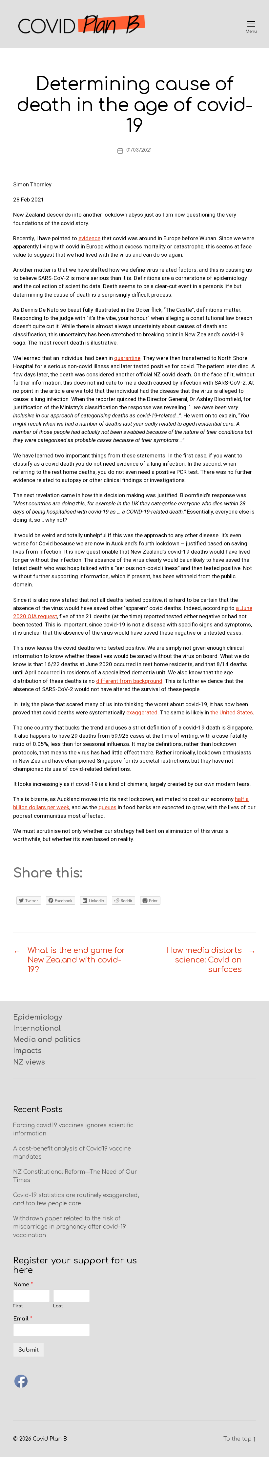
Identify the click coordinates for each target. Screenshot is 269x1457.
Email (22, 1319)
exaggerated (141, 712)
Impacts (27, 1051)
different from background (129, 681)
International (37, 1028)
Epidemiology (37, 1017)
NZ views (29, 1062)
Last (58, 1306)
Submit (28, 1350)
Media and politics (47, 1040)
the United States (231, 712)
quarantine (127, 358)
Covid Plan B (50, 1439)
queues (107, 807)
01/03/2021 (139, 150)
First (18, 1306)
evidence (89, 238)
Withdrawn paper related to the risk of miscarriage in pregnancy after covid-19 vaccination (69, 1226)
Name (23, 1285)
